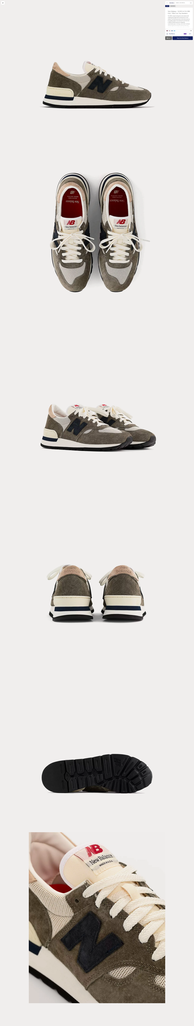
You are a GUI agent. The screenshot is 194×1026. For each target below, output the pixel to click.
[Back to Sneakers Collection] (167, 2)
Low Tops (173, 6)
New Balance (172, 11)
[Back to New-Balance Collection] (191, 3)
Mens (167, 6)
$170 (190, 33)
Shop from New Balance (182, 38)
